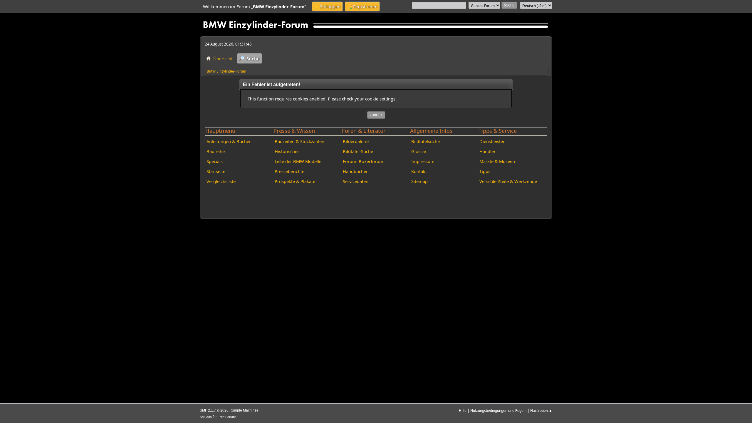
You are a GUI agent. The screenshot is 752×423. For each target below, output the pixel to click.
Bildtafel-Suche (358, 151)
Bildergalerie (356, 141)
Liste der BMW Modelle (298, 161)
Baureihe (216, 151)
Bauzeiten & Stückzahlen (299, 141)
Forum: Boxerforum (363, 161)
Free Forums (227, 417)
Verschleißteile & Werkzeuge (508, 181)
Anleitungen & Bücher (229, 141)
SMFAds (206, 417)
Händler (487, 151)
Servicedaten (355, 181)
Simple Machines (244, 410)
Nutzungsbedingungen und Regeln (498, 410)
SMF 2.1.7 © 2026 (214, 410)
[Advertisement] (310, 197)
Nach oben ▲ (541, 410)
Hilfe (462, 410)
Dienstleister (492, 141)
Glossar (419, 151)
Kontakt (419, 171)
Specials (215, 161)
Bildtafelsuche (425, 141)
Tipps (484, 171)
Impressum (422, 161)
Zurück (376, 115)
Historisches (287, 151)
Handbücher (355, 171)
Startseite (216, 171)
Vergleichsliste (221, 181)
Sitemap (419, 181)
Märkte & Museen (497, 161)
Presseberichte (289, 171)
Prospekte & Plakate (295, 181)
